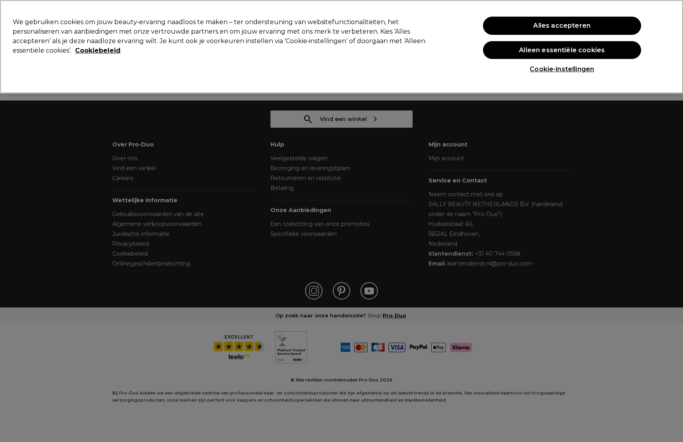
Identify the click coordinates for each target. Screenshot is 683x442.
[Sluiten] (670, 46)
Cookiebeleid (98, 50)
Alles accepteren (562, 25)
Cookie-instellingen (562, 69)
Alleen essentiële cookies (562, 50)
